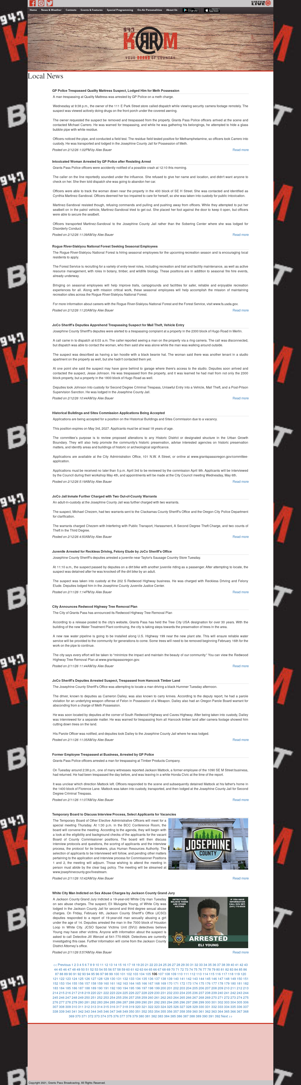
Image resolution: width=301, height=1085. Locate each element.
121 (55, 978)
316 (112, 1006)
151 (246, 978)
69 (168, 969)
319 (131, 1006)
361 (201, 1011)
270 (214, 997)
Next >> (226, 1016)
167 (150, 983)
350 (131, 1011)
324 (163, 1006)
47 (69, 969)
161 (112, 983)
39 (228, 964)
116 (218, 973)
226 (131, 992)
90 (70, 973)
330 (201, 1006)
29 (183, 964)
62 (137, 969)
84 (236, 969)
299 (201, 1002)
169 (163, 983)
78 (209, 969)
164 (131, 983)
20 (142, 964)
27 (174, 964)
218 (81, 992)
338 (55, 1011)
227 (138, 992)
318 (125, 1006)
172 (182, 983)
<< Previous (62, 964)
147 (220, 978)
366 (233, 1011)
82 (227, 969)
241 (227, 992)
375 (109, 1016)
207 (207, 988)
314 (100, 1006)
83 (231, 969)
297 (188, 1002)
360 (195, 1011)
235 (188, 992)
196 (138, 988)
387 (186, 1016)
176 (207, 983)
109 (173, 973)
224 (119, 992)
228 (144, 992)
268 (201, 997)
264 (176, 997)
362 (207, 1011)
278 (68, 1002)
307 (55, 1006)
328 (188, 1006)
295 (176, 1002)
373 (97, 1016)
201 (169, 988)
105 (148, 973)
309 (68, 1006)
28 (178, 964)
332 (214, 1006)
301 (214, 1002)
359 (188, 1011)
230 (157, 992)
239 (214, 992)
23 (156, 964)
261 (157, 997)
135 (144, 978)
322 (150, 1006)
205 (195, 988)
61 (132, 969)
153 (61, 983)
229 (150, 992)
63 (141, 969)
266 (188, 997)
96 (97, 973)
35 (210, 964)
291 (150, 1002)
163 (125, 983)
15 (120, 964)
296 (182, 1002)
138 (163, 978)
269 (207, 997)
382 (154, 1016)
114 (205, 973)
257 (131, 997)
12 (106, 964)
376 (116, 1016)
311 (81, 1006)
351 (138, 1011)
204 (188, 988)
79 (213, 969)
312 (87, 1006)
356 (169, 1011)
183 (55, 988)
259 (144, 997)
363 (214, 1011)
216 (68, 992)
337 (246, 1006)
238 (207, 992)
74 (191, 969)
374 (103, 1016)
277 (61, 1002)
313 (93, 1006)
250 (87, 997)
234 (182, 992)
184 (61, 988)
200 (163, 988)
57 (114, 969)
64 (146, 969)
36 (214, 964)
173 (188, 983)
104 (142, 973)
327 (182, 1006)
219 (87, 992)
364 (220, 1011)
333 (220, 1006)
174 (195, 983)
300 (207, 1002)
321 (144, 1006)
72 (182, 969)
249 (81, 997)
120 (243, 973)
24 (160, 964)
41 (237, 964)
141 (182, 978)
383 (160, 1016)
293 (163, 1002)
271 (220, 997)
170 (169, 983)
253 (106, 997)
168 (157, 983)
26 (169, 964)
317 (119, 1006)
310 (74, 1006)
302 (220, 1002)
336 (239, 1006)
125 (81, 978)
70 (173, 969)
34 (205, 964)
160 (106, 983)
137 (157, 978)
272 (227, 997)
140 (176, 978)
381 (147, 1016)
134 (138, 978)
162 (119, 983)
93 (84, 973)
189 (93, 988)
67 (159, 969)
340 (68, 1011)
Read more (241, 149)
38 (223, 964)
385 (173, 1016)
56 (110, 969)
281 (87, 1002)
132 (125, 978)
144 (201, 978)
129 (106, 978)
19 (138, 964)
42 (241, 964)
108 (167, 973)
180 (233, 983)
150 (239, 978)
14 (115, 964)
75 (195, 969)
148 (227, 978)
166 (144, 983)
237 (201, 992)
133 (131, 978)
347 (112, 1011)
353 (150, 1011)
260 (150, 997)
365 (227, 1011)
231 (163, 992)
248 (74, 997)
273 (233, 997)
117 (224, 973)
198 (150, 988)
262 (163, 997)
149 (233, 978)
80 (218, 969)
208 (214, 988)
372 (90, 1016)
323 (157, 1006)
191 (106, 988)
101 (123, 973)
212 (239, 988)
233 (176, 992)
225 (125, 992)
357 (176, 1011)
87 (57, 973)
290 (144, 1002)
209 (220, 988)
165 (138, 983)
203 (182, 988)
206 (201, 988)
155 (74, 983)
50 (83, 969)
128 (100, 978)
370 (78, 1016)
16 (124, 964)
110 (180, 973)
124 (74, 978)
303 (227, 1002)
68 (164, 969)
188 (87, 988)
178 (220, 983)
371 (84, 1016)
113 (199, 973)
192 (112, 988)
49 (78, 969)
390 (205, 1016)
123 (68, 978)
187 (81, 988)
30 (187, 964)
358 (182, 1011)
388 (192, 1016)
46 (65, 969)
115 (211, 973)
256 (125, 997)
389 (198, 1016)
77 (204, 969)
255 (119, 997)
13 (111, 964)
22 (151, 964)
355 (163, 1011)
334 (227, 1006)
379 (135, 1016)
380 (141, 1016)
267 (195, 997)
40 (232, 964)
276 (55, 1002)
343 (87, 1011)
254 (112, 997)
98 (106, 973)
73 (186, 969)
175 (201, 983)
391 (211, 1016)
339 (61, 1011)
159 (100, 983)
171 (176, 983)
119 (237, 973)
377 (122, 1016)
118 (230, 973)
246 (61, 997)
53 (96, 969)
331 (207, 1006)
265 (182, 997)
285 (112, 1002)
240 (220, 992)
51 (87, 969)
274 (239, 997)
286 (119, 1002)
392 (217, 1016)
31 (192, 964)
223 (112, 992)
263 (169, 997)
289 (138, 1002)
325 (169, 1006)
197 (144, 988)
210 (227, 988)
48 (74, 969)
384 (167, 1016)
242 (233, 992)
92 (79, 973)
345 (100, 1011)
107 (161, 973)
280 (81, 1002)
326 (176, 1006)
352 (144, 1011)
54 (101, 969)
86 (245, 969)
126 (87, 978)
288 (131, 1002)
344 (93, 1011)
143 (195, 978)
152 (55, 983)
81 (222, 969)
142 (188, 978)
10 (97, 964)
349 (125, 1011)
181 (239, 983)
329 (195, 1006)
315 (106, 1006)
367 (239, 1011)
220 (93, 992)
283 (100, 1002)
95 (93, 973)
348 (119, 1011)
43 (246, 964)
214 (55, 992)
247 (68, 997)
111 (186, 973)
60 (128, 969)
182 (246, 983)
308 (61, 1006)
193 (119, 988)
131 (119, 978)
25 (165, 964)
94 (88, 973)
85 (240, 969)
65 (150, 969)
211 (233, 988)
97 (102, 973)
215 (61, 992)
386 (179, 1016)
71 (177, 969)
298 (195, 1002)
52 (92, 969)
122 (61, 978)
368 (246, 1011)
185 (68, 988)
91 (75, 973)
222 (106, 992)
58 (119, 969)
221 (100, 992)
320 (138, 1006)
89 (66, 973)
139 (169, 978)
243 (239, 992)
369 (71, 1016)
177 (214, 983)
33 (201, 964)
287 (125, 1002)
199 (157, 988)
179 (227, 983)
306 (246, 1002)
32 (196, 964)
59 (123, 969)
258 (138, 997)
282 (93, 1002)
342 (81, 1011)
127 (93, 978)
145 (207, 978)
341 (74, 1011)
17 (129, 964)
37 (219, 964)
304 (233, 1002)
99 (111, 973)
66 (155, 969)
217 (74, 992)
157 (87, 983)
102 (129, 973)
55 (105, 969)
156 (81, 983)
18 (133, 964)
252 (100, 997)
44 (56, 969)
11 (102, 964)
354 (157, 1011)
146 (214, 978)
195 (131, 988)
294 (169, 1002)
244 (246, 992)
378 (128, 1016)
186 (74, 988)
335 (233, 1006)
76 (200, 969)
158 (93, 983)
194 (125, 988)
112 (192, 973)
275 (246, 997)
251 (93, 997)
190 (100, 988)
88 (61, 973)
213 (246, 988)
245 (55, 997)
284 (106, 1002)
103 (135, 973)
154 (68, 983)
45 (60, 969)
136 (150, 978)
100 (116, 973)
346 (106, 1011)
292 (157, 1002)
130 (112, 978)
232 (169, 992)
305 (239, 1002)
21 (147, 964)
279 (74, 1002)
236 (195, 992)
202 (176, 988)
